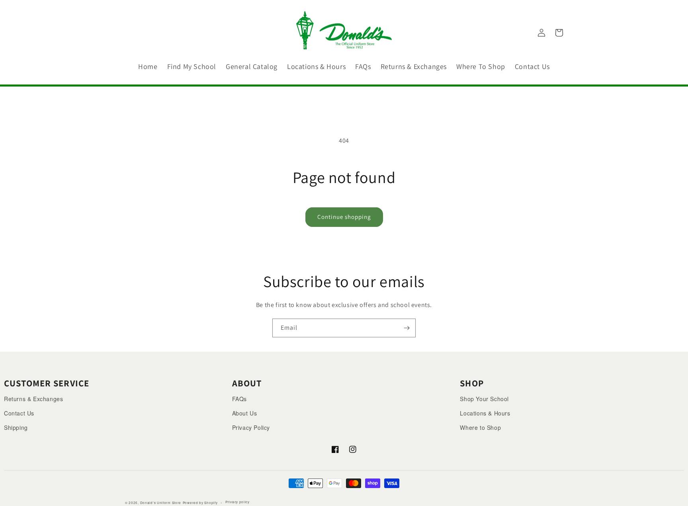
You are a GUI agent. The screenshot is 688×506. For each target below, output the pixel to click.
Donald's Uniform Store (160, 502)
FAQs (239, 399)
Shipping (16, 427)
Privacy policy (237, 502)
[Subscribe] (406, 328)
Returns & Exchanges (33, 399)
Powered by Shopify (200, 502)
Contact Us (19, 413)
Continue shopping (344, 217)
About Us (244, 413)
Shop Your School (484, 399)
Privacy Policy (251, 427)
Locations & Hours (485, 413)
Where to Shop (480, 427)
